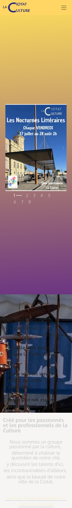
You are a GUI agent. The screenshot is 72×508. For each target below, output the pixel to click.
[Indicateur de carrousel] (18, 195)
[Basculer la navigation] (64, 7)
